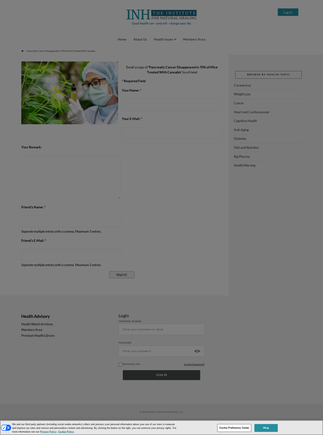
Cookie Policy (66, 432)
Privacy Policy (48, 432)
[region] (161, 427)
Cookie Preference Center (234, 427)
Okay (266, 427)
